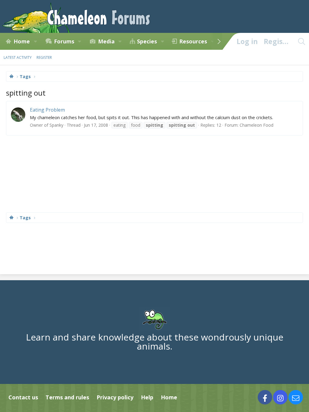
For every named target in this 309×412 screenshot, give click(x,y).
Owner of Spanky (46, 125)
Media (106, 41)
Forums (64, 41)
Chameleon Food (256, 125)
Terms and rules (67, 397)
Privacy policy (115, 397)
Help (147, 397)
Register (44, 57)
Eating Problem (47, 109)
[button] (35, 41)
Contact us (23, 397)
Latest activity (18, 57)
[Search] (301, 41)
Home (22, 41)
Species (147, 41)
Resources (193, 41)
